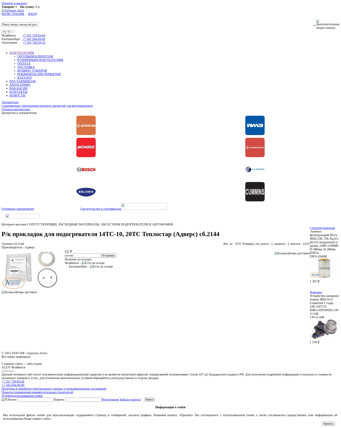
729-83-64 (33, 35)
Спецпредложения (322, 228)
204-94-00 (33, 39)
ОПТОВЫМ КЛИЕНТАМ (35, 56)
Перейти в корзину (14, 3)
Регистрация (110, 399)
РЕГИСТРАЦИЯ (13, 14)
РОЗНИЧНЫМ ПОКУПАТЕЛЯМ (40, 60)
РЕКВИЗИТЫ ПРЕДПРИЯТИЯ (39, 74)
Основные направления (18, 208)
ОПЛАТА (24, 63)
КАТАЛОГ (24, 77)
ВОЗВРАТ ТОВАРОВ (32, 70)
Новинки (316, 292)
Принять (328, 423)
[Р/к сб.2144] (31, 288)
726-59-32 (34, 42)
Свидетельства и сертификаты (100, 208)
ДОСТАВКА (26, 67)
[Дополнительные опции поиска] (327, 24)
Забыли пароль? (130, 399)
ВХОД (32, 14)
